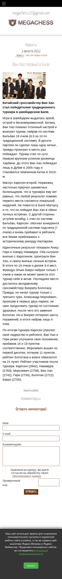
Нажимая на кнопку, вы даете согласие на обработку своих (30, 472)
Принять (31, 565)
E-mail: (7, 434)
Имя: (6, 423)
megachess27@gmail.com (31, 13)
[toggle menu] (4, 3)
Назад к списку (31, 390)
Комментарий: (12, 444)
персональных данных (26, 476)
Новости (20, 55)
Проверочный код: (11, 483)
